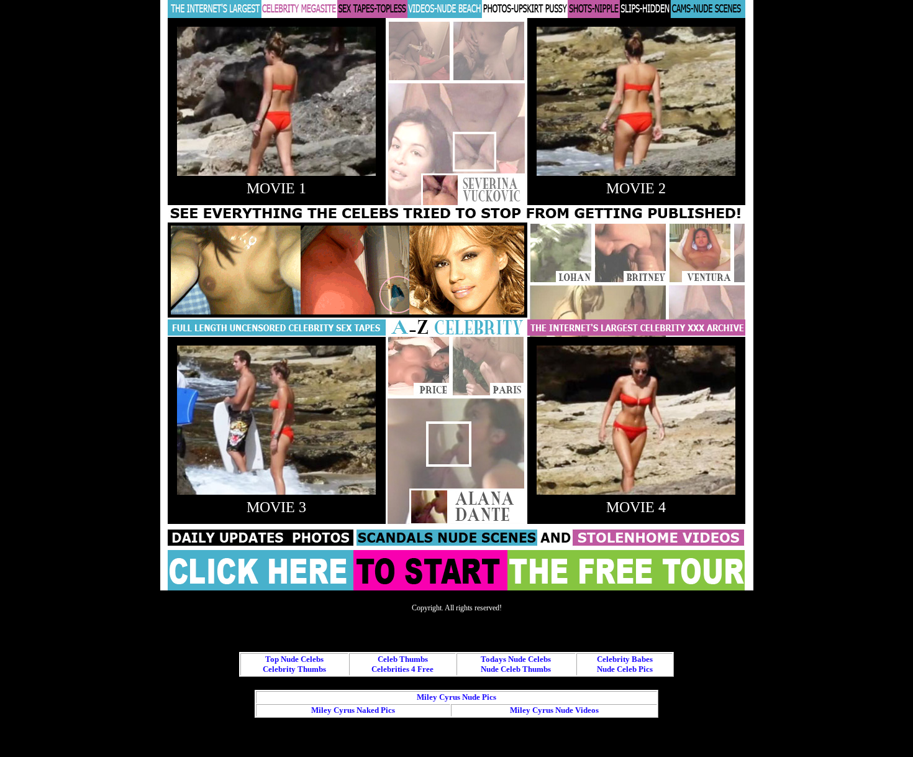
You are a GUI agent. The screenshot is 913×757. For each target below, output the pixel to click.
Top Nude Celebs (294, 659)
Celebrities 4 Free (402, 669)
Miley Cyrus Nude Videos (554, 710)
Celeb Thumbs (403, 659)
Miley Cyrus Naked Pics (353, 710)
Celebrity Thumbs (294, 669)
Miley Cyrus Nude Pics (456, 697)
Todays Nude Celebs (516, 659)
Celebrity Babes (625, 659)
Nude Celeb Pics (625, 669)
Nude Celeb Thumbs (516, 669)
